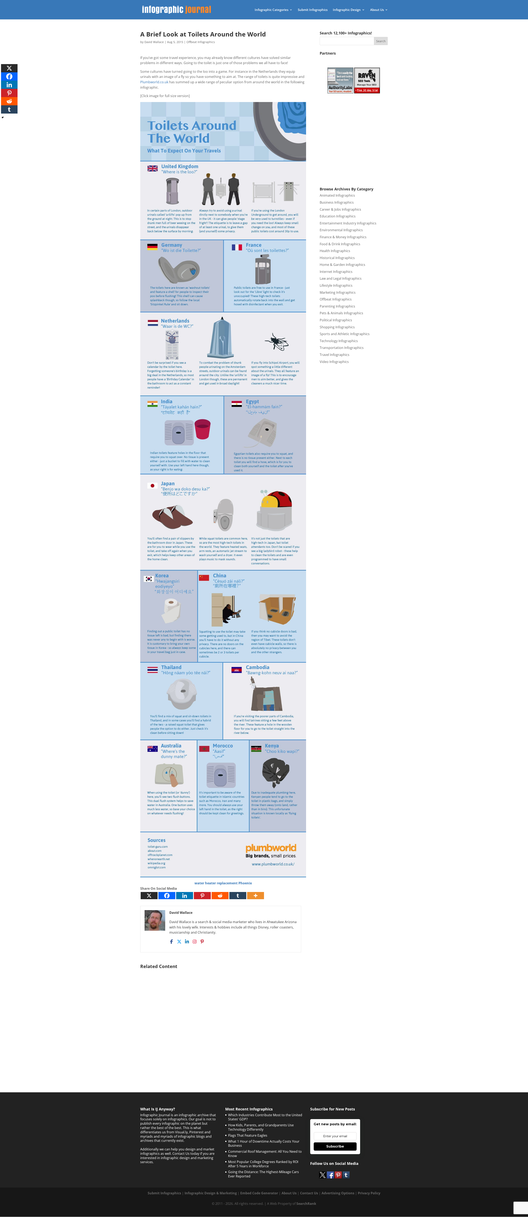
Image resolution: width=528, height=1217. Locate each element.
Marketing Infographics (338, 292)
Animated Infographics (337, 195)
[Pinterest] (202, 895)
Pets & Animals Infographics (341, 313)
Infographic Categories (271, 10)
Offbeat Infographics (200, 42)
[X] (149, 895)
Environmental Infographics (341, 230)
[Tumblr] (237, 895)
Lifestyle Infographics (336, 285)
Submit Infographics (313, 10)
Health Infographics (335, 251)
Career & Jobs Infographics (340, 209)
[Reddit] (220, 895)
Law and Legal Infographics (341, 278)
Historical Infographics (337, 258)
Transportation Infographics (342, 347)
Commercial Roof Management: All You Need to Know (265, 1153)
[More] (255, 895)
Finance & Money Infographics (343, 237)
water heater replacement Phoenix (223, 883)
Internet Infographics (336, 271)
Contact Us (309, 1193)
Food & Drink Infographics (340, 244)
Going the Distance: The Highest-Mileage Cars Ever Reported (263, 1174)
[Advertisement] (223, 1020)
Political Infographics (336, 320)
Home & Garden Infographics (342, 264)
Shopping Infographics (337, 327)
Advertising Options (338, 1193)
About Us (377, 10)
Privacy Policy (369, 1193)
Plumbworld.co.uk (154, 82)
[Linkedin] (184, 895)
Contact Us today (185, 1153)
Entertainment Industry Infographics (348, 223)
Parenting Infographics (337, 306)
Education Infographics (338, 216)
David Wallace (154, 42)
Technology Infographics (339, 341)
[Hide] (2, 117)
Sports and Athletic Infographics (345, 334)
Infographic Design (347, 10)
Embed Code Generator (259, 1193)
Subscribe (335, 1146)
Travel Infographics (334, 354)
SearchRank (306, 1203)
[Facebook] (166, 895)
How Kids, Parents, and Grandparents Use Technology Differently (261, 1127)
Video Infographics (334, 361)
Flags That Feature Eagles (247, 1135)
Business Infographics (337, 202)
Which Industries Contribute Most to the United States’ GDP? (265, 1117)
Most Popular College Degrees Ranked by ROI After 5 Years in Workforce (263, 1163)
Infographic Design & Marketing (211, 1193)
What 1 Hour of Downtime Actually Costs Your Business (263, 1143)
